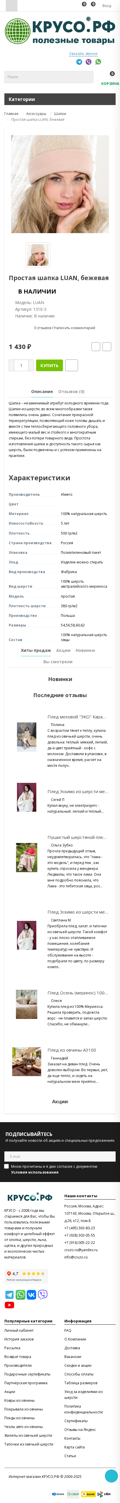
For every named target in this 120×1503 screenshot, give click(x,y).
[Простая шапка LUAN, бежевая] (60, 184)
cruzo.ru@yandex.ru (81, 1249)
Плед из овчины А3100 (71, 1050)
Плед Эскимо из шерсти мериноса (83, 791)
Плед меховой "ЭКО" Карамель (80, 717)
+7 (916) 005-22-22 (79, 1242)
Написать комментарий (74, 327)
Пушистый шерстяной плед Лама (82, 837)
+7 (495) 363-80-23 (79, 1228)
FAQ (67, 1330)
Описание (42, 391)
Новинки (85, 650)
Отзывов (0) (71, 391)
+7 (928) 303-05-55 (79, 1235)
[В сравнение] (107, 346)
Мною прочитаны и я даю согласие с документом (54, 1169)
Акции (63, 650)
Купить (49, 365)
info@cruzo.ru (76, 1257)
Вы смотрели (58, 661)
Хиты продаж (36, 650)
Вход (106, 5)
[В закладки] (95, 346)
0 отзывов (42, 327)
